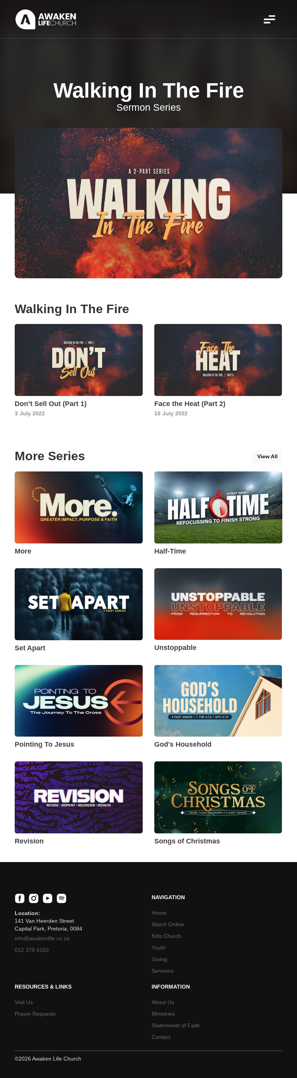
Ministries (163, 1014)
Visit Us (24, 1002)
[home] (46, 19)
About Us (163, 1002)
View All (267, 456)
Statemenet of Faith (176, 1025)
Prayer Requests (35, 1014)
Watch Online (168, 924)
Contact (161, 1037)
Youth (159, 947)
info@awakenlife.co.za (42, 938)
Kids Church (166, 936)
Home (159, 913)
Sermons (163, 971)
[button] (269, 19)
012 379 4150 (32, 950)
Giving (159, 959)
